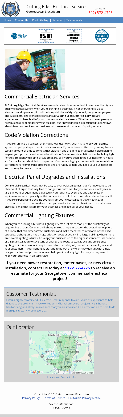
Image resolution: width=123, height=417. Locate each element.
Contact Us (21, 20)
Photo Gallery (40, 20)
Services (57, 20)
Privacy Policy (31, 398)
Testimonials (74, 20)
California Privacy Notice (84, 398)
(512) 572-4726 (100, 12)
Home (7, 20)
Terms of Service (54, 398)
